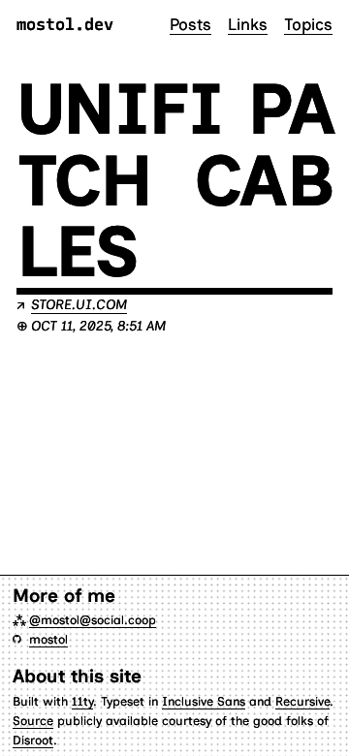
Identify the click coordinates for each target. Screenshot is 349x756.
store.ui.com (79, 305)
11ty (82, 701)
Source (33, 720)
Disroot (33, 740)
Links (248, 24)
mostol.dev (64, 24)
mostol (48, 639)
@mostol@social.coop (92, 620)
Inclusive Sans (203, 701)
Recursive (302, 701)
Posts (190, 24)
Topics (308, 24)
